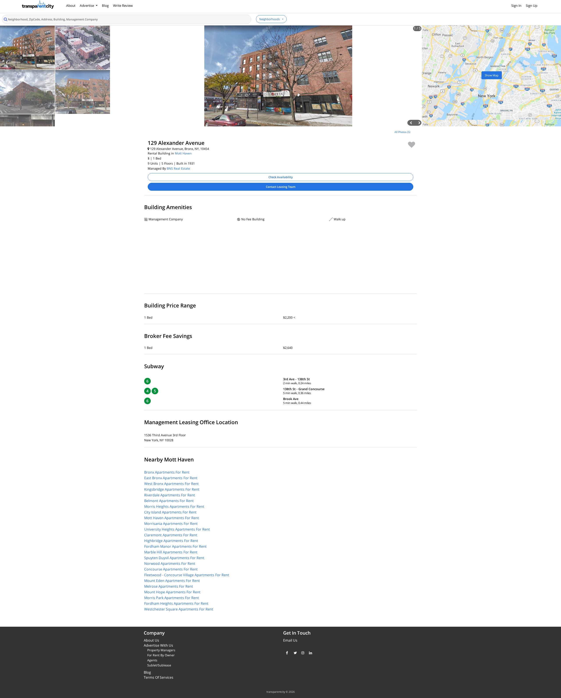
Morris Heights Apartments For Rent (174, 506)
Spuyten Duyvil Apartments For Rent (174, 557)
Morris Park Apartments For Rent (171, 597)
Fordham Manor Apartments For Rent (175, 546)
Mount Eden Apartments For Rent (172, 580)
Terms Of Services (158, 677)
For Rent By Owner (161, 655)
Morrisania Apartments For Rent (171, 523)
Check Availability (280, 177)
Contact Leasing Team (280, 187)
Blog (105, 5)
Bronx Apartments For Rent (167, 472)
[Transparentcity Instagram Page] (301, 653)
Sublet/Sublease (159, 665)
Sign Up (531, 5)
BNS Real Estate (178, 168)
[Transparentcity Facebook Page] (286, 653)
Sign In (516, 5)
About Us (151, 640)
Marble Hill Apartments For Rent (170, 552)
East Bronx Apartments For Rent (170, 478)
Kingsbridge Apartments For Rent (171, 489)
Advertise (87, 5)
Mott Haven (183, 153)
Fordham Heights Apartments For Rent (176, 603)
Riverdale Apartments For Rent (169, 495)
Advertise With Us (158, 645)
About (70, 5)
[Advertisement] (70, 159)
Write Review (123, 5)
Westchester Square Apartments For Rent (178, 609)
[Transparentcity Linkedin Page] (309, 653)
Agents (152, 660)
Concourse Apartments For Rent (171, 569)
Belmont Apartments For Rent (169, 500)
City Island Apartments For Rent (170, 512)
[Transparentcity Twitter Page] (294, 653)
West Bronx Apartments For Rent (171, 483)
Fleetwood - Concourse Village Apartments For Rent (186, 574)
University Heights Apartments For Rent (177, 529)
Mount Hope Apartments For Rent (172, 592)
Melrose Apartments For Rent (168, 586)
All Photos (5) (402, 132)
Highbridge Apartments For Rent (171, 540)
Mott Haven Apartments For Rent (171, 517)
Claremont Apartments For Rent (170, 535)
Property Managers (161, 650)
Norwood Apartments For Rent (169, 563)
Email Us (290, 640)
